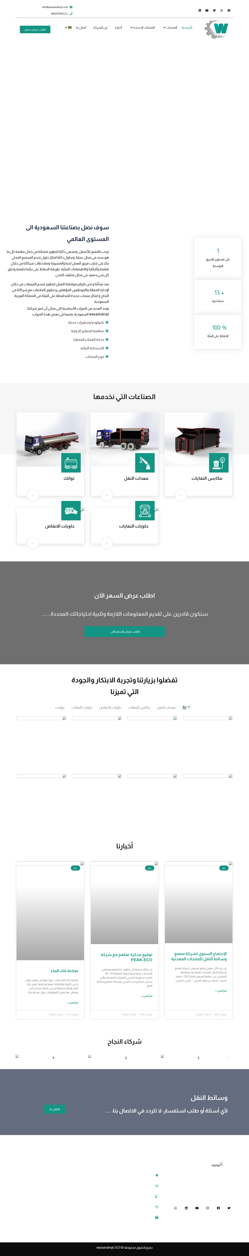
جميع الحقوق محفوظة (138, 1247)
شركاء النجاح (124, 1041)
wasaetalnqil (108, 1247)
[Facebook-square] (218, 1208)
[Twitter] (229, 1208)
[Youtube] (197, 1208)
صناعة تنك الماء (64, 970)
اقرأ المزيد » (221, 991)
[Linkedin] (186, 1208)
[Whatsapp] (175, 1208)
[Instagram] (207, 1208)
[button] (20, 1058)
